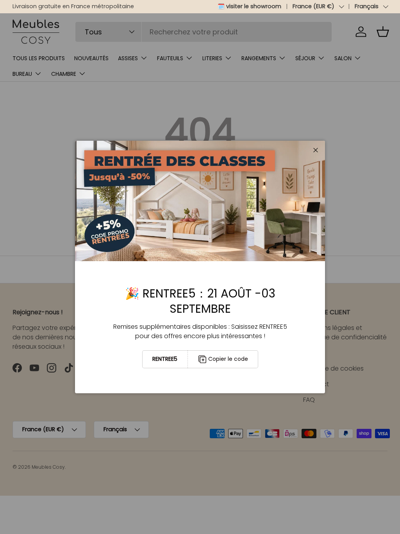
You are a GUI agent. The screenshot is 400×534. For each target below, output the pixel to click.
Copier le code (228, 359)
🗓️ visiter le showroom (249, 6)
